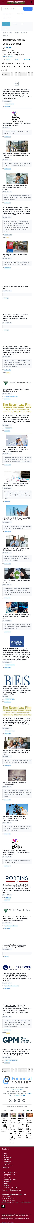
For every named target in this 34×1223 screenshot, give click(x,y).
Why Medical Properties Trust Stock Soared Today (14, 255)
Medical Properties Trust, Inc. (11, 396)
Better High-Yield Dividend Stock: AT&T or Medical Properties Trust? (16, 519)
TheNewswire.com (8, 234)
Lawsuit (8, 237)
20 (29, 73)
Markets (6, 24)
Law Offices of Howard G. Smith (12, 985)
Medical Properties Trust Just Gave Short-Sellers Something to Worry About (14, 187)
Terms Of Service (20, 1095)
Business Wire (7, 106)
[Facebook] (15, 1101)
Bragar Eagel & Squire (10, 699)
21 (32, 73)
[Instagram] (24, 1101)
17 (19, 73)
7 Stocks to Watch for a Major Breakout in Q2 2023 (16, 581)
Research (27, 59)
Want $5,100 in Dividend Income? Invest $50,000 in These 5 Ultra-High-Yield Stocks (16, 752)
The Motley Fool (8, 136)
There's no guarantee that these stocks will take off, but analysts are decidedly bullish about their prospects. (17, 828)
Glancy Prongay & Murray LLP (11, 1060)
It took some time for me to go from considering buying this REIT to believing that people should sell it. (16, 558)
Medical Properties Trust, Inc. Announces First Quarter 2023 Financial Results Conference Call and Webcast (16, 918)
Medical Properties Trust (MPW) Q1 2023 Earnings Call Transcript (16, 124)
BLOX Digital (26, 1218)
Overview (5, 32)
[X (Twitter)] (10, 1101)
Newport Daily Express (13, 1214)
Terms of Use (4, 1215)
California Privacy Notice (20, 1215)
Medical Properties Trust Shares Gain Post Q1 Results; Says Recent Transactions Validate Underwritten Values (15, 317)
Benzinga (6, 298)
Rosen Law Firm (9, 428)
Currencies (16, 32)
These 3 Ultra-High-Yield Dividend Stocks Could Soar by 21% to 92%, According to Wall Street (14, 818)
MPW (8, 47)
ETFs (23, 24)
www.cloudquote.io (17, 1089)
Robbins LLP (8, 897)
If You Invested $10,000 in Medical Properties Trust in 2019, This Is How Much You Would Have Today (15, 449)
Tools (5, 29)
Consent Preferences (7, 1222)
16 (16, 73)
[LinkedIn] (19, 1101)
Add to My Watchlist (7, 56)
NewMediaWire (8, 369)
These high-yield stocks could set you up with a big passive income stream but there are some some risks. (17, 626)
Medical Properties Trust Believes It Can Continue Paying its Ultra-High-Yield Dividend (16, 155)
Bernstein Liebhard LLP (10, 665)
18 (22, 73)
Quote (8, 59)
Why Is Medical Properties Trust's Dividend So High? (14, 783)
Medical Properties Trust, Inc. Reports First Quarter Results (15, 390)
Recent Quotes (6, 14)
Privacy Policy (11, 1215)
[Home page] (16, 2)
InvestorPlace (7, 501)
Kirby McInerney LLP (10, 104)
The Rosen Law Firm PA (10, 731)
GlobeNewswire (8, 667)
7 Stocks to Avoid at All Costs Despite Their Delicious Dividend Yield (15, 485)
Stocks (15, 24)
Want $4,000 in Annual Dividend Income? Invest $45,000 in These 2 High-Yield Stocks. (16, 616)
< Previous (4, 73)
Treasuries (5, 35)
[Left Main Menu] (3, 2)
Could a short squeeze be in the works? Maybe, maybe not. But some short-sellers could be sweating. (17, 197)
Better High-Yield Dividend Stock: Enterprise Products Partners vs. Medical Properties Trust (16, 852)
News (10, 32)
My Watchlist (20, 14)
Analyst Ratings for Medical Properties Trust (15, 287)
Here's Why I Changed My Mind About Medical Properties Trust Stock (15, 549)
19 (25, 73)
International (23, 32)
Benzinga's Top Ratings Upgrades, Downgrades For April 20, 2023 (14, 946)
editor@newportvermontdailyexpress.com (19, 1202)
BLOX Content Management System (13, 1218)
